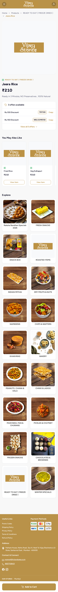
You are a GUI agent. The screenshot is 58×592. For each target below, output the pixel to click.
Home (4, 13)
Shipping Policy (7, 527)
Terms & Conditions (9, 534)
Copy (51, 112)
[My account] (54, 4)
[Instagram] (7, 569)
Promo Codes (7, 524)
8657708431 (10, 564)
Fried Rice (8, 171)
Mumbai (17, 579)
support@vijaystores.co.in (15, 559)
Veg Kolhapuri (36, 171)
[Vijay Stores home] (29, 4)
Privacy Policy (7, 531)
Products (15, 13)
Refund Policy (7, 538)
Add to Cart (31, 587)
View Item (14, 182)
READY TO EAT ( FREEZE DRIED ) (38, 13)
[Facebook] (3, 569)
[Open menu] (4, 4)
